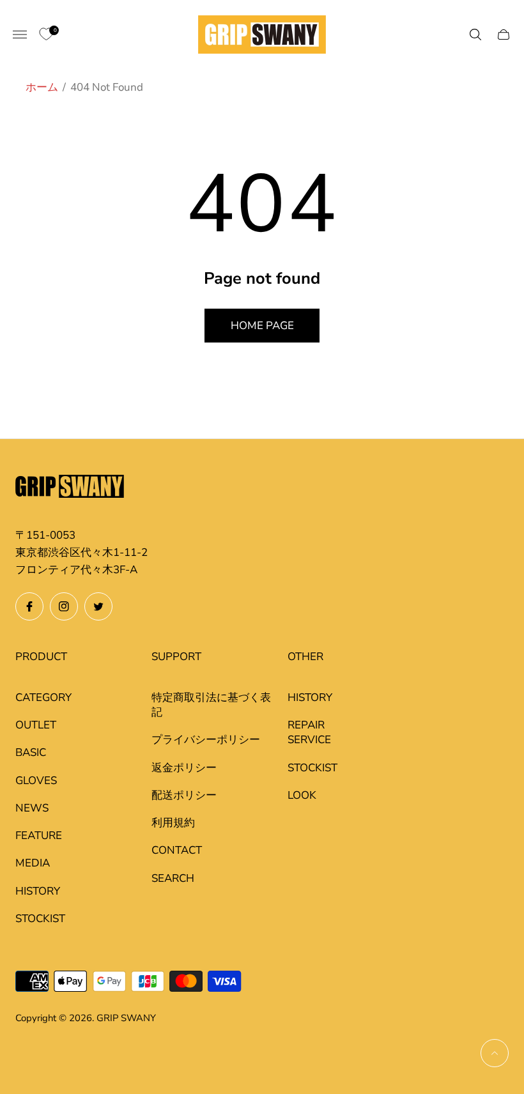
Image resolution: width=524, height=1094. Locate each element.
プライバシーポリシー (205, 739)
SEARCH (172, 878)
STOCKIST (40, 918)
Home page (262, 325)
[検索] (475, 34)
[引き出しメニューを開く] (20, 34)
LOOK (302, 795)
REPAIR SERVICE (309, 732)
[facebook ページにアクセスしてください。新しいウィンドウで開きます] (29, 606)
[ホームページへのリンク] (69, 488)
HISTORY (37, 891)
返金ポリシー (184, 767)
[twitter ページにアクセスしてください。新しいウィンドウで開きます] (98, 606)
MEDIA (32, 863)
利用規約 (173, 822)
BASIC (30, 752)
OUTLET (35, 725)
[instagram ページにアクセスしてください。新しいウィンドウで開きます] (64, 606)
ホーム (42, 87)
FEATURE (38, 835)
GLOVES (36, 780)
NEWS (32, 808)
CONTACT (176, 850)
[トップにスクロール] (495, 1053)
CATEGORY (43, 697)
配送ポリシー (184, 795)
